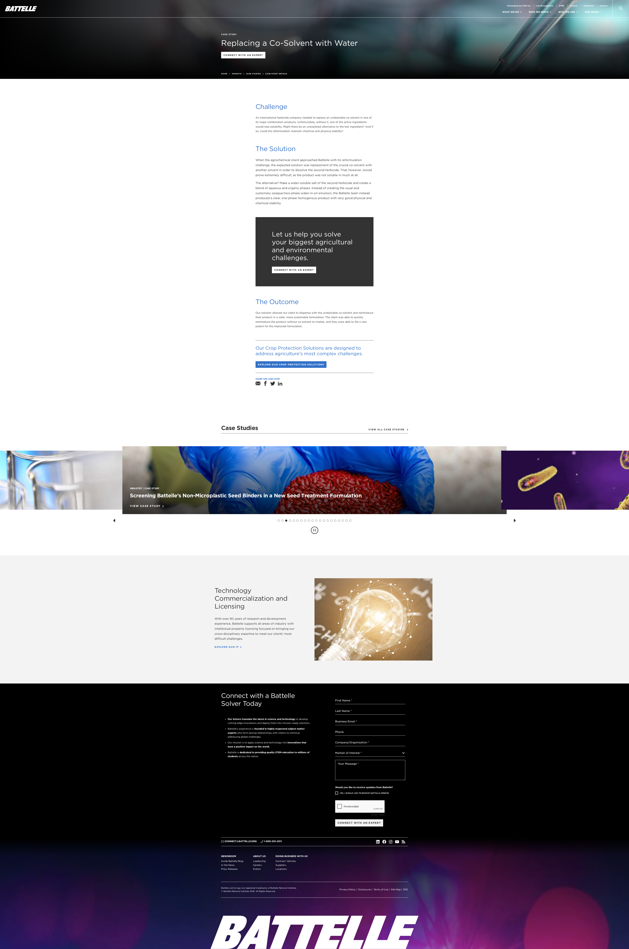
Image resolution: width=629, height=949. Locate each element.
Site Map (396, 889)
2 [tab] (282, 521)
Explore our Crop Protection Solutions (292, 365)
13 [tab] (324, 521)
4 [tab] (290, 521)
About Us (259, 856)
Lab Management (544, 6)
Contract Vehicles (286, 861)
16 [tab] (335, 521)
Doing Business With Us (518, 6)
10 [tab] (313, 521)
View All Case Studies (386, 429)
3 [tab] (286, 521)
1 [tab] (278, 521)
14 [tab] (328, 521)
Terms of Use (381, 889)
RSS (405, 889)
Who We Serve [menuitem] (538, 12)
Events (257, 869)
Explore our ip (227, 647)
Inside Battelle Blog (232, 861)
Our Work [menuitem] (592, 12)
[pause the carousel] (314, 530)
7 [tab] (301, 521)
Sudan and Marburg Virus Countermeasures (186, 495)
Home (224, 74)
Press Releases (229, 869)
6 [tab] (297, 521)
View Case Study (145, 505)
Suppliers (281, 865)
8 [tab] (305, 521)
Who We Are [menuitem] (566, 12)
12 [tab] (320, 521)
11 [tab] (316, 521)
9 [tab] (309, 521)
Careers (574, 6)
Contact (604, 6)
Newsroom (589, 6)
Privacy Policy (347, 889)
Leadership (259, 861)
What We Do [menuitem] (510, 12)
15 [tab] (332, 521)
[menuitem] (524, 12)
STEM (561, 6)
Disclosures (364, 889)
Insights (236, 74)
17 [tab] (339, 521)
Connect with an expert (244, 56)
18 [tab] (343, 521)
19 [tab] (347, 521)
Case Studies (253, 74)
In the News (228, 865)
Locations (281, 869)
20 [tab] (350, 521)
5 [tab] (294, 521)
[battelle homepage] (21, 8)
